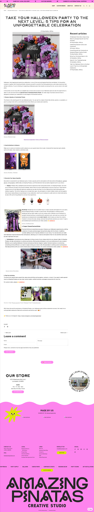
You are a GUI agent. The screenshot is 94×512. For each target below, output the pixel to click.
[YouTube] (84, 449)
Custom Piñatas (86, 466)
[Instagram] (78, 449)
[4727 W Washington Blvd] (47, 383)
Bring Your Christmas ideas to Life (78, 56)
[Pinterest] (81, 449)
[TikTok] (75, 452)
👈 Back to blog (47, 362)
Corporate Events (17, 466)
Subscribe (61, 452)
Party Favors (43, 466)
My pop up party (16, 302)
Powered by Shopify (52, 510)
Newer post (63, 332)
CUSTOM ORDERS (47, 470)
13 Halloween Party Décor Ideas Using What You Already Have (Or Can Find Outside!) (79, 38)
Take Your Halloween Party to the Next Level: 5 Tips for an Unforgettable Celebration (80, 66)
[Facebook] (75, 449)
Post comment (9, 351)
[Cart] (89, 5)
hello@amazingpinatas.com (9, 455)
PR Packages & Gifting (71, 466)
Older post (8, 332)
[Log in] (86, 5)
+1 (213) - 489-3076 (7, 450)
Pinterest (26, 302)
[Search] (83, 5)
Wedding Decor (30, 466)
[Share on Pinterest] (7, 327)
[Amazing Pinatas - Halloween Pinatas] (36, 201)
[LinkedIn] (87, 449)
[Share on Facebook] (4, 327)
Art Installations (56, 466)
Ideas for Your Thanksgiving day (78, 60)
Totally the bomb (36, 302)
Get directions (18, 391)
